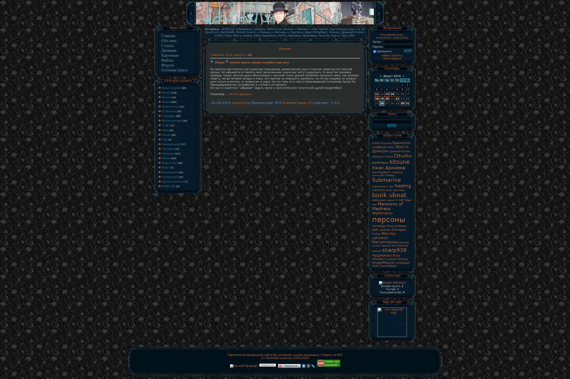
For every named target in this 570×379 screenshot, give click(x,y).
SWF (401, 200)
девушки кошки (382, 156)
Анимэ (247, 35)
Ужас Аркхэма (395, 190)
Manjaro (302, 29)
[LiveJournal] (313, 366)
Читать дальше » (241, 94)
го (396, 200)
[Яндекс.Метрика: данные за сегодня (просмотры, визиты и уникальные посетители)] (392, 283)
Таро (164, 139)
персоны (388, 219)
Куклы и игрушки (171, 88)
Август (240, 55)
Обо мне (169, 40)
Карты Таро (339, 35)
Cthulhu (403, 155)
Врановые (310, 35)
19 (382, 98)
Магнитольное (170, 172)
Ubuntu (166, 158)
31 (407, 103)
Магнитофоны (385, 242)
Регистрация (392, 58)
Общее (166, 102)
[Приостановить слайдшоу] (285, 24)
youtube (385, 229)
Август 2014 (392, 76)
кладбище (379, 147)
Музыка (166, 97)
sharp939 (394, 250)
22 (397, 98)
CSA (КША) (168, 149)
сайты (391, 147)
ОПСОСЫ (402, 245)
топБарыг (402, 262)
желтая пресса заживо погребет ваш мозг (259, 62)
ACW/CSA (228, 29)
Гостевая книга (174, 70)
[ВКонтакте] (303, 366)
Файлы (167, 60)
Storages (398, 229)
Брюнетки (269, 35)
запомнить (384, 51)
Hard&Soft (227, 32)
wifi (393, 245)
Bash (375, 229)
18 (377, 98)
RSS (339, 355)
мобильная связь (383, 200)
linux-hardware (397, 226)
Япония (166, 135)
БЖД (257, 35)
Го (358, 29)
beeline (376, 251)
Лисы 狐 (323, 35)
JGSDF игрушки (382, 143)
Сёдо (227, 35)
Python (165, 167)
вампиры (380, 162)
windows (378, 259)
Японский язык (170, 106)
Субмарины (168, 116)
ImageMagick (383, 262)
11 (377, 94)
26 (382, 103)
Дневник (169, 50)
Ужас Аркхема (388, 167)
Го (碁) (165, 125)
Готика (389, 175)
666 (351, 35)
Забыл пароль (391, 55)
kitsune (399, 161)
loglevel (386, 245)
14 (392, 94)
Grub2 (376, 245)
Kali (314, 29)
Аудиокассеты (386, 255)
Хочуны (402, 259)
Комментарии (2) (298, 103)
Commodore (388, 266)
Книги (165, 130)
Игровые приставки (173, 181)
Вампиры (295, 35)
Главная (168, 35)
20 (387, 98)
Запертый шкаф (171, 144)
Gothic (282, 35)
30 (402, 103)
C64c (375, 266)
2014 (228, 55)
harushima (241, 103)
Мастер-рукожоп (384, 235)
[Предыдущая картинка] (190, 24)
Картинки (170, 55)
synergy (379, 226)
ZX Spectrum (169, 111)
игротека (378, 190)
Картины (297, 32)
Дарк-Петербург (316, 32)
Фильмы (280, 32)
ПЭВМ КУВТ (168, 186)
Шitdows (259, 29)
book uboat (389, 195)
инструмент (381, 172)
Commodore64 (170, 177)
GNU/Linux (168, 153)
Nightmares (382, 213)
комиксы (397, 172)
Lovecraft (378, 175)
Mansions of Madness (387, 206)
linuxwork (391, 259)
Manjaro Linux (169, 163)
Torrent (240, 32)
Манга (237, 35)
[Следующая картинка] (379, 24)
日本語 (219, 35)
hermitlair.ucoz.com (279, 358)
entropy (404, 242)
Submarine (386, 180)
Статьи (167, 45)
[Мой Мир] (308, 366)
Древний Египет (352, 32)
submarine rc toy (383, 186)
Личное (166, 92)
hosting (403, 185)
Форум (167, 65)
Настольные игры (172, 120)
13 (387, 94)
